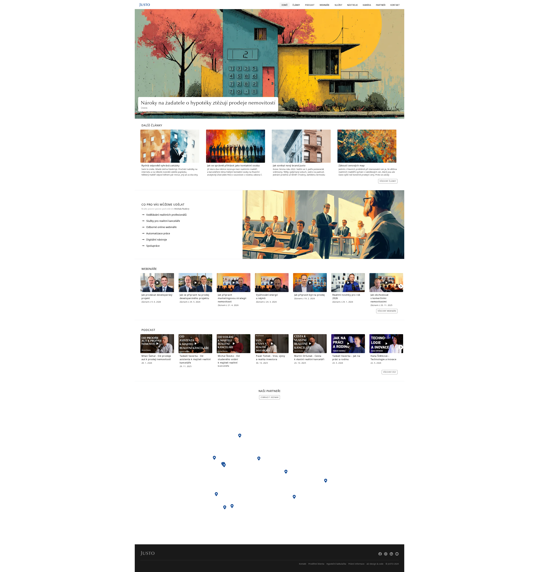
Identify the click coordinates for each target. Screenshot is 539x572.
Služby (338, 5)
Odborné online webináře (161, 227)
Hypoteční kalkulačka (336, 563)
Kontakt (395, 5)
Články (296, 5)
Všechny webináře (387, 311)
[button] (239, 435)
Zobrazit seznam (269, 397)
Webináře (324, 5)
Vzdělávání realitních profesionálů (166, 214)
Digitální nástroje (156, 239)
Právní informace (356, 563)
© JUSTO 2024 (392, 563)
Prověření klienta (316, 563)
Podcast (310, 5)
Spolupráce (153, 245)
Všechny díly (389, 372)
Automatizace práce (158, 233)
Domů (285, 5)
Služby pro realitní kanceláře (163, 221)
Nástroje (352, 5)
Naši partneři (269, 391)
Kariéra (367, 5)
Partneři (380, 5)
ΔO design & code (375, 563)
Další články (151, 125)
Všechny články (388, 181)
